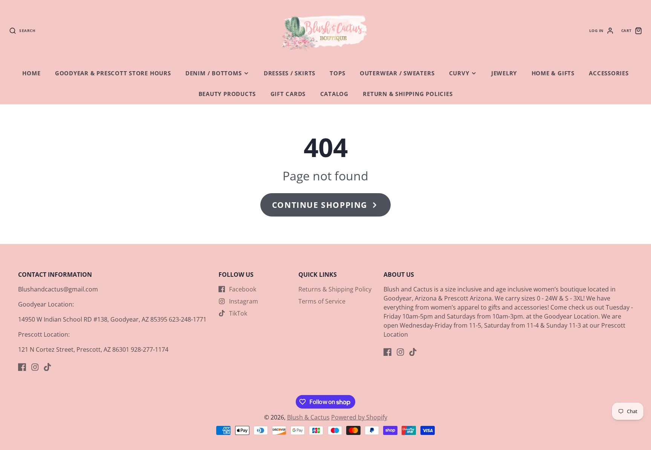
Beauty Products (227, 94)
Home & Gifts (553, 73)
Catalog (334, 94)
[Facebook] (22, 367)
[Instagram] (35, 367)
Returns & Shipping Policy (334, 289)
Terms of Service (321, 301)
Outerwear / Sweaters (397, 73)
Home (31, 73)
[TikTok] (47, 367)
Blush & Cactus (308, 417)
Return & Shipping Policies (407, 94)
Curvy (459, 73)
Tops (337, 73)
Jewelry (504, 73)
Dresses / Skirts (289, 73)
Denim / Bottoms (213, 73)
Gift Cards (288, 94)
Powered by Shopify (359, 417)
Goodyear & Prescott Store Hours (113, 73)
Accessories (608, 73)
